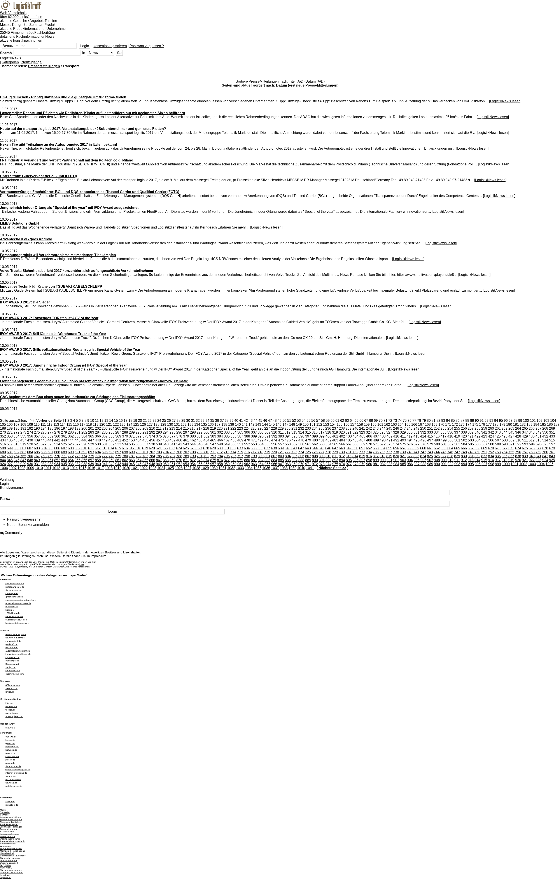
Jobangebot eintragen (11, 827)
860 (111, 460)
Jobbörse (22, 19)
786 (166, 456)
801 (267, 456)
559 (295, 444)
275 (37, 432)
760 (545, 452)
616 (125, 448)
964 (261, 464)
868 (166, 460)
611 (91, 448)
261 (498, 428)
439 (37, 440)
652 (369, 448)
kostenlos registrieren (110, 46)
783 (145, 456)
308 (261, 432)
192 (30, 428)
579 (430, 444)
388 (247, 436)
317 (321, 432)
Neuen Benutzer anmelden (28, 524)
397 (308, 436)
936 (71, 464)
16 (121, 420)
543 (186, 444)
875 (213, 460)
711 (213, 452)
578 (423, 444)
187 (557, 424)
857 (91, 460)
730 (342, 452)
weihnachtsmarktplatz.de (17, 769)
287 (118, 432)
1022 (144, 468)
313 (294, 432)
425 (498, 436)
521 (37, 444)
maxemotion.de (13, 779)
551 (240, 444)
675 (525, 448)
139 (231, 424)
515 (552, 440)
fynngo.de (10, 776)
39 (231, 420)
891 (322, 460)
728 (328, 452)
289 (132, 432)
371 (132, 436)
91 (482, 420)
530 (98, 444)
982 (383, 464)
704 (166, 452)
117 (82, 424)
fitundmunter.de (13, 766)
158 (360, 424)
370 (125, 436)
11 (97, 420)
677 (538, 448)
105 (3, 424)
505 (484, 440)
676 (532, 448)
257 (471, 428)
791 (200, 456)
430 (532, 436)
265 (525, 428)
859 (105, 460)
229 (281, 428)
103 (546, 420)
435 (10, 440)
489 (376, 440)
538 (152, 444)
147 (285, 424)
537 (145, 444)
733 (362, 452)
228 (274, 428)
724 (301, 452)
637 (267, 448)
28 (178, 420)
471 (254, 440)
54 (304, 420)
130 (170, 424)
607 (64, 448)
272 (16, 432)
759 (538, 452)
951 (172, 464)
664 (450, 448)
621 (159, 448)
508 (505, 440)
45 (260, 420)
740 (410, 452)
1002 (523, 464)
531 (105, 444)
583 (457, 444)
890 (315, 460)
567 (349, 444)
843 (552, 456)
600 (16, 448)
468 (233, 440)
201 (91, 428)
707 (186, 452)
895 (349, 460)
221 (226, 428)
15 (116, 420)
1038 (284, 468)
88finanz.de (11, 688)
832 (477, 456)
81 (434, 420)
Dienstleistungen (8, 860)
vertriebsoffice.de (14, 616)
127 (150, 424)
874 (206, 460)
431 (538, 436)
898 (369, 460)
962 (247, 464)
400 (328, 436)
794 (220, 456)
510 (518, 440)
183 (529, 424)
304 (233, 432)
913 (471, 460)
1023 (152, 468)
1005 (549, 464)
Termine (28, 23)
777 (105, 456)
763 (10, 456)
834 (491, 456)
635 (254, 448)
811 (335, 456)
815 (362, 456)
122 (116, 424)
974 (328, 464)
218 (206, 428)
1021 (135, 468)
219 (213, 428)
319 (335, 432)
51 (289, 420)
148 (292, 424)
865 (145, 460)
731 (349, 452)
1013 (65, 468)
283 (91, 432)
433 (552, 436)
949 (159, 464)
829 (457, 456)
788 (179, 456)
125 (136, 424)
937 (77, 464)
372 (139, 436)
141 (245, 424)
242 (369, 428)
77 (414, 420)
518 (16, 444)
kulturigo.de (11, 750)
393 (281, 436)
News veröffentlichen (10, 822)
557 (281, 444)
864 (139, 460)
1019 (117, 468)
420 (464, 436)
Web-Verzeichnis (14, 15)
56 (313, 420)
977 (349, 464)
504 (478, 440)
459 (172, 440)
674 (518, 448)
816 (369, 456)
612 (98, 448)
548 (220, 444)
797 (240, 456)
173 (462, 424)
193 (37, 428)
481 (322, 440)
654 (382, 448)
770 (57, 456)
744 (437, 452)
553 (254, 444)
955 (200, 464)
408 (383, 436)
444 (71, 440)
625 (186, 448)
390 (261, 436)
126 (143, 424)
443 (64, 440)
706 (179, 452)
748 (464, 452)
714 (233, 452)
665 (457, 448)
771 (64, 456)
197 (64, 428)
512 (532, 440)
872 (193, 460)
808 (315, 456)
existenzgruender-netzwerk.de (20, 600)
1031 (222, 468)
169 (435, 424)
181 (516, 424)
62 (342, 420)
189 (10, 428)
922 (532, 460)
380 (193, 436)
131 (177, 424)
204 (111, 428)
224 (247, 428)
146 (279, 424)
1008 (21, 468)
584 (464, 444)
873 (200, 460)
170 (441, 424)
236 (328, 428)
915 (484, 460)
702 (152, 452)
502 (464, 440)
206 (125, 428)
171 (448, 424)
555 (267, 444)
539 (159, 444)
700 (139, 452)
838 (518, 456)
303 (227, 432)
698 (125, 452)
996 (478, 464)
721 (281, 452)
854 (71, 460)
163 (394, 424)
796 (233, 456)
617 (132, 448)
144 (265, 424)
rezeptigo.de (11, 805)
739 (403, 452)
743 (430, 452)
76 (409, 420)
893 (335, 460)
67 (366, 420)
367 (105, 436)
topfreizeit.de (12, 746)
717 (254, 452)
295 (172, 432)
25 (164, 420)
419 (457, 436)
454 (139, 440)
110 (37, 424)
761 (552, 452)
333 (430, 432)
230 (287, 428)
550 (233, 444)
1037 (275, 468)
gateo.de (10, 743)
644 (315, 448)
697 (118, 452)
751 (484, 452)
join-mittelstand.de (14, 583)
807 (308, 456)
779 (118, 456)
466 (220, 440)
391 (267, 436)
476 (288, 440)
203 (105, 428)
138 (224, 424)
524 (57, 444)
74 (400, 420)
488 (369, 440)
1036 (266, 468)
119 (95, 424)
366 (98, 436)
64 (352, 420)
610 (84, 448)
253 (443, 428)
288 (125, 432)
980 (369, 464)
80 (429, 420)
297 (186, 432)
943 (118, 464)
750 (477, 452)
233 (308, 428)
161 (380, 424)
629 (213, 448)
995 (471, 464)
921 (525, 460)
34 (207, 420)
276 (44, 432)
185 (543, 424)
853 (64, 460)
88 (467, 420)
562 (315, 444)
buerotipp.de (11, 606)
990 (437, 464)
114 (63, 424)
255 (457, 428)
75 (405, 420)
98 (515, 420)
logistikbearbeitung (9, 834)
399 (322, 436)
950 (166, 464)
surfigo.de (10, 667)
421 (471, 436)
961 (240, 464)
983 (389, 464)
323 (362, 432)
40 (236, 420)
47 (270, 420)
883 (267, 460)
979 (362, 464)
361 (64, 436)
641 (294, 448)
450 (111, 440)
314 (301, 432)
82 (438, 420)
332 (423, 432)
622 (165, 448)
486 (356, 440)
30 (188, 420)
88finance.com (12, 685)
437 (23, 440)
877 (227, 460)
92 (486, 420)
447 (91, 440)
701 (145, 452)
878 (233, 460)
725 (308, 452)
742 (423, 452)
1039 (292, 468)
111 (43, 424)
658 (410, 448)
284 (98, 432)
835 (498, 456)
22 (150, 420)
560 (301, 444)
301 (213, 432)
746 (450, 452)
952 (179, 464)
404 (356, 436)
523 (50, 444)
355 (23, 436)
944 (125, 464)
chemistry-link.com (14, 674)
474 (274, 440)
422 (477, 436)
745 (443, 452)
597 (552, 444)
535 (132, 444)
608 (71, 448)
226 (260, 428)
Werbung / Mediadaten (11, 872)
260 (491, 428)
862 (125, 460)
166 (414, 424)
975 (335, 464)
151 (312, 424)
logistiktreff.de (12, 657)
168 (428, 424)
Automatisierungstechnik (12, 841)
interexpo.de (11, 593)
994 (464, 464)
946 (139, 464)
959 (227, 464)
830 (464, 456)
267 (538, 428)
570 (369, 444)
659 (416, 448)
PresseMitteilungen (44, 66)
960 (233, 464)
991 (444, 464)
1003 (532, 464)
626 (193, 448)
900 (383, 460)
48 (275, 420)
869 (172, 460)
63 (347, 420)
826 (437, 456)
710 (206, 452)
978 (356, 464)
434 (3, 440)
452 (125, 440)
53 (299, 420)
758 (532, 452)
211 (159, 428)
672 (505, 448)
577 (417, 444)
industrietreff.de (13, 641)
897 (362, 460)
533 (118, 444)
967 (281, 464)
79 (424, 420)
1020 (126, 468)
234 (315, 428)
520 (30, 444)
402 (342, 436)
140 (238, 424)
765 (23, 456)
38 (227, 420)
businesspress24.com (16, 619)
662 (437, 448)
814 (355, 456)
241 (362, 428)
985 (403, 464)
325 (376, 432)
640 (287, 448)
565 (335, 444)
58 (323, 420)
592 (518, 444)
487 (362, 440)
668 (477, 448)
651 (362, 448)
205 (118, 428)
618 (138, 448)
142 (251, 424)
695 (105, 452)
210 (152, 428)
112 (49, 424)
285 (105, 432)
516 (3, 444)
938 (84, 464)
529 (91, 444)
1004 (541, 464)
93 (491, 420)
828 (450, 456)
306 (247, 432)
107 (16, 424)
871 (186, 460)
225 (254, 428)
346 (518, 432)
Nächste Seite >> (332, 468)
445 (77, 440)
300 (206, 432)
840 (532, 456)
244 (382, 428)
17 (126, 420)
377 (172, 436)
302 (220, 432)
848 (30, 460)
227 (267, 428)
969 (295, 464)
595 (539, 444)
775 (91, 456)
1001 (514, 464)
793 (213, 456)
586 (478, 444)
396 (301, 436)
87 (462, 420)
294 (166, 432)
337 (457, 432)
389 (254, 436)
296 (179, 432)
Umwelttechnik (7, 853)
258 (477, 428)
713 (226, 452)
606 (57, 448)
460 (179, 440)
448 (98, 440)
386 (233, 436)
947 (145, 464)
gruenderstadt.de (14, 596)
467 (227, 440)
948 (152, 464)
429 (525, 436)
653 (376, 448)
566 (342, 444)
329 (403, 432)
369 (118, 436)
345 (511, 432)
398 (315, 436)
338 (464, 432)
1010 (39, 468)
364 (84, 436)
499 (444, 440)
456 (152, 440)
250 (423, 428)
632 (233, 448)
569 (362, 444)
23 (154, 420)
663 (443, 448)
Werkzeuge (5, 846)
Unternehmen (34, 30)
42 (246, 420)
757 (525, 452)
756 (518, 452)
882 (261, 460)
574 (396, 444)
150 (306, 424)
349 (538, 432)
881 (254, 460)
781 (132, 456)
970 (301, 464)
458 (166, 440)
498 (437, 440)
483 (335, 440)
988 (423, 464)
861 (118, 460)
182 (523, 424)
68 (371, 420)
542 (179, 444)
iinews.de (10, 728)
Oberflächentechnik (10, 839)
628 (206, 448)
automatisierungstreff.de (17, 651)
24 (159, 420)
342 (491, 432)
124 (129, 424)
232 (301, 428)
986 (410, 464)
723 (294, 452)
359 (50, 436)
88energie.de (12, 660)
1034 (249, 468)
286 (111, 432)
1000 (506, 464)
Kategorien (10, 62)
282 (84, 432)
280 (71, 432)
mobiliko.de (11, 706)
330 (410, 432)
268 (545, 428)
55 (308, 420)
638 (274, 448)
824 (423, 456)
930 (30, 464)
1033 (240, 468)
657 (403, 448)
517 (10, 444)
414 (423, 436)
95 (501, 420)
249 (416, 428)
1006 (4, 468)
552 (247, 444)
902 (396, 460)
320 (342, 432)
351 (552, 432)
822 (410, 456)
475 (281, 440)
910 (450, 460)
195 (50, 428)
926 (3, 464)
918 (505, 460)
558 (288, 444)
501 (457, 440)
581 (444, 444)
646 (328, 448)
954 (193, 464)
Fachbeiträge (27, 34)
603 (37, 448)
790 (193, 456)
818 (382, 456)
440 (44, 440)
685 (37, 452)
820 (396, 456)
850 (44, 460)
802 (274, 456)
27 (174, 420)
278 (57, 432)
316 (315, 432)
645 (321, 448)
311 (281, 432)
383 (213, 436)
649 (349, 448)
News (27, 38)
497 (430, 440)
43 (251, 420)
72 (390, 420)
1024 (161, 468)
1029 (205, 468)
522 (44, 444)
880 (247, 460)
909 (444, 460)
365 (91, 436)
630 (220, 448)
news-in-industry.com (15, 634)
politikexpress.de (13, 786)
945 (132, 464)
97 (511, 420)
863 (132, 460)
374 (152, 436)
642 (301, 448)
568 (356, 444)
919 (511, 460)
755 (511, 452)
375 (159, 436)
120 (102, 424)
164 (401, 424)
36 (217, 420)
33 (203, 420)
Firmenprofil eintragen (11, 819)
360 (57, 436)
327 (389, 432)
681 (10, 452)
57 (318, 420)
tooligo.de (10, 710)
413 (416, 436)
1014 (74, 468)
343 (498, 432)
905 (417, 460)
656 (396, 448)
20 (140, 420)
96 (506, 420)
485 (349, 440)
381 (200, 436)
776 (98, 456)
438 (30, 440)
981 (376, 464)
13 (106, 420)
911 (457, 460)
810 (328, 456)
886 (288, 460)
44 (255, 420)
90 (477, 420)
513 (538, 440)
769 (50, 456)
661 (430, 448)
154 (333, 424)
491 (389, 440)
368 (111, 436)
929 (23, 464)
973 (322, 464)
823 (416, 456)
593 (525, 444)
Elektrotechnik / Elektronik (13, 855)
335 (443, 432)
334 (437, 432)
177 (489, 424)
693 (91, 452)
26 (169, 420)
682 (16, 452)
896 (356, 460)
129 (163, 424)
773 (77, 456)
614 (111, 448)
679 (552, 448)
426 (505, 436)
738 (396, 452)
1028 (196, 468)
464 (206, 440)
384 (220, 436)
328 (396, 432)
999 (498, 464)
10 (92, 420)
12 (101, 420)
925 (552, 460)
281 (77, 432)
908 (437, 460)
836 (505, 456)
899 (376, 460)
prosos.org (10, 753)
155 (340, 424)
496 (423, 440)
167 (421, 424)
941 (105, 464)
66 (361, 420)
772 (71, 456)
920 (518, 460)
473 (267, 440)
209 (145, 428)
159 (367, 424)
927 (10, 464)
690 (71, 452)
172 (455, 424)
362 (71, 436)
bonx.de (9, 610)
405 (362, 436)
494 (410, 440)
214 (179, 428)
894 (342, 460)
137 (217, 424)
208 (139, 428)
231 (294, 428)
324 (369, 432)
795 (227, 456)
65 (357, 420)
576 (410, 444)
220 (220, 428)
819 (389, 456)
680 (3, 452)
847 (23, 460)
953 (186, 464)
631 (226, 448)
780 (125, 456)
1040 (301, 468)
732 (355, 452)
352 (3, 436)
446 (84, 440)
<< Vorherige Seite (47, 420)
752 (491, 452)
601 (23, 448)
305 (240, 432)
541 (172, 444)
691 (77, 452)
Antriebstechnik (8, 843)
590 (505, 444)
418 (450, 436)
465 (213, 440)
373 (145, 436)
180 (509, 424)
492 (396, 440)
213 (172, 428)
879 (240, 460)
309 (267, 432)
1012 (56, 468)
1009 (30, 468)
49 (280, 420)
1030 (214, 468)
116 (76, 424)
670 (491, 448)
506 (491, 440)
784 (152, 456)
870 (179, 460)
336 (450, 432)
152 (319, 424)
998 (491, 464)
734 (369, 452)
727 (321, 452)
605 (50, 448)
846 (16, 460)
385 (227, 436)
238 (342, 428)
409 (389, 436)
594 (532, 444)
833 (484, 456)
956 (206, 464)
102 (539, 420)
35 (212, 420)
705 (172, 452)
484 (342, 440)
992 (450, 464)
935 (64, 464)
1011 (47, 468)
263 (511, 428)
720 (274, 452)
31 (193, 420)
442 (57, 440)
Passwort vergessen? (23, 519)
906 (423, 460)
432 (545, 436)
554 (261, 444)
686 (44, 452)
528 (84, 444)
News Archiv (6, 868)
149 (299, 424)
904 (410, 460)
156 (346, 424)
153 (326, 424)
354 (16, 436)
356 (30, 436)
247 (403, 428)
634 (247, 448)
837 (511, 456)
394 (288, 436)
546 (206, 444)
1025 (170, 468)
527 (77, 444)
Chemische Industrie (10, 858)
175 (475, 424)
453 (132, 440)
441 (50, 440)
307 (254, 432)
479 (308, 440)
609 (77, 448)
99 (520, 420)
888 (301, 460)
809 (322, 456)
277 (50, 432)
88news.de (11, 736)
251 (430, 428)
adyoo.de (10, 763)
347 (525, 432)
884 (274, 460)
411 (403, 436)
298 (193, 432)
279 (64, 432)
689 (64, 452)
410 (396, 436)
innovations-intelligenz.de (18, 654)
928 (16, 464)
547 (213, 444)
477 (295, 440)
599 (10, 448)
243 (376, 428)
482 (328, 440)
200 (84, 428)
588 (491, 444)
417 (443, 436)
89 (472, 420)
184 (536, 424)
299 (200, 432)
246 (396, 428)
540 (166, 444)
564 (328, 444)
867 (159, 460)
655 (389, 448)
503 (471, 440)
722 (287, 452)
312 (287, 432)
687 (50, 452)
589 (498, 444)
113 (56, 424)
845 (10, 460)
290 (139, 432)
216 (193, 428)
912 (464, 460)
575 (403, 444)
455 (145, 440)
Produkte (29, 26)
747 (457, 452)
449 (105, 440)
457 (159, 440)
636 (260, 448)
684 (30, 452)
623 (172, 448)
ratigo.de (9, 692)
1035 (257, 468)
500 (450, 440)
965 (267, 464)
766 (30, 456)
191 (23, 428)
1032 (231, 468)
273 (23, 432)
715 (240, 452)
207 (132, 428)
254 (450, 428)
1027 (187, 468)
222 (233, 428)
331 (416, 432)
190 (16, 428)
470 (247, 440)
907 (430, 460)
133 (190, 424)
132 (184, 424)
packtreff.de (11, 644)
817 (376, 456)
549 (227, 444)
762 (3, 456)
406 (369, 436)
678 (545, 448)
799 (254, 456)
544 (193, 444)
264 (518, 428)
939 (91, 464)
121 (109, 424)
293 (159, 432)
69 (376, 420)
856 (84, 460)
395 (295, 436)
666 (464, 448)
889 (308, 460)
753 (498, 452)
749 (471, 452)
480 (315, 440)
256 (464, 428)
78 (419, 420)
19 (135, 420)
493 (403, 440)
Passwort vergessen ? (147, 46)
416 (437, 436)
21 (145, 420)
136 (211, 424)
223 (240, 428)
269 (552, 428)
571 (376, 444)
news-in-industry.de (15, 637)
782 (139, 456)
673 (511, 448)
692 (84, 452)
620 (152, 448)
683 (23, 452)
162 (387, 424)
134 (197, 424)
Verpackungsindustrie (11, 848)
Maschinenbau (7, 836)
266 (532, 428)
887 (295, 460)
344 (505, 432)
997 (484, 464)
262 (505, 428)
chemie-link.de (12, 670)
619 (145, 448)
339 (471, 432)
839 (525, 456)
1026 (179, 468)
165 (407, 424)
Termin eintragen (8, 829)
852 (57, 460)
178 (496, 424)
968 (288, 464)
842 (545, 456)
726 (315, 452)
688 (57, 452)
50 (284, 420)
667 (471, 448)
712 (220, 452)
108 (23, 424)
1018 (109, 468)
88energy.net (12, 664)
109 (30, 424)
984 (396, 464)
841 (538, 456)
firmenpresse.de (13, 590)
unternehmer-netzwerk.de (18, 603)
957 (213, 464)
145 (272, 424)
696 (111, 452)
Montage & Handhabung (12, 851)
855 (77, 460)
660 (423, 448)
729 (335, 452)
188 (3, 428)
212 (165, 428)
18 (130, 420)
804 (288, 456)
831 (471, 456)
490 (383, 440)
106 (10, 424)
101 (533, 420)
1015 (82, 468)
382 (206, 436)
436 (16, 440)
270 (3, 432)
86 (458, 420)
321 (349, 432)
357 (37, 436)
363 (77, 436)
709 (200, 452)
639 (281, 448)
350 (545, 432)
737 (389, 452)
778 (111, 456)
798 (247, 456)
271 (10, 432)
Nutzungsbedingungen (11, 870)
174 (468, 424)
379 (186, 436)
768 (44, 456)
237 (335, 428)
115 (69, 424)
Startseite (5, 812)
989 (430, 464)
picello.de (10, 759)
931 (37, 464)
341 (484, 432)
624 (179, 448)
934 (57, 464)
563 (322, 444)
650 (355, 448)
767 (37, 456)
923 (538, 460)
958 (220, 464)
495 (417, 440)
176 (482, 424)
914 (477, 460)
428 (518, 436)
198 (71, 428)
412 (410, 436)
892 (328, 460)
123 (123, 424)
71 (385, 420)
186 (550, 424)
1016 (91, 468)
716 (247, 452)
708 (193, 452)
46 (265, 420)
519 (23, 444)
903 (403, 460)
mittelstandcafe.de (14, 587)
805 (295, 456)
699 (132, 452)
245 (389, 428)
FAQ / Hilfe (5, 865)
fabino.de (10, 801)
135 (204, 424)
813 (349, 456)
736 (382, 452)
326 (382, 432)
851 (50, 460)
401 (335, 436)
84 (448, 420)
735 (376, 452)
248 (410, 428)
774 (84, 456)
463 (200, 440)
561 (308, 444)
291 (145, 432)
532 (111, 444)
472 (261, 440)
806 (301, 456)
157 (353, 424)
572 (383, 444)
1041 (310, 468)
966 (274, 464)
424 (491, 436)
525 (64, 444)
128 (156, 424)
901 (389, 460)
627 (199, 448)
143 (258, 424)
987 (417, 464)
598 (3, 448)
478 (301, 440)
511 (525, 440)
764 (16, 456)
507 (498, 440)
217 (199, 428)
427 (511, 436)
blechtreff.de (11, 647)
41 (241, 420)
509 (511, 440)
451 (118, 440)
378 (179, 436)
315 (308, 432)
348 (532, 432)
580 (437, 444)
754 (505, 452)
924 (545, 460)
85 (453, 420)
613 (104, 448)
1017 (100, 468)
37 (222, 420)
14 (111, 420)
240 (355, 428)
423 (484, 436)
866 (152, 460)
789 (186, 456)
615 (118, 448)
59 (328, 420)
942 (111, 464)
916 (491, 460)
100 (526, 420)
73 (395, 420)
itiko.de (9, 703)
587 (484, 444)
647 (335, 448)
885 (281, 460)
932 (44, 464)
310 (274, 432)
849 (37, 460)
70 (381, 420)
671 (498, 448)
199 (77, 428)
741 (416, 452)
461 (186, 440)
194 (44, 428)
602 (30, 448)
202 (98, 428)
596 (545, 444)
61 (337, 420)
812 (342, 456)
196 (57, 428)
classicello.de (12, 756)
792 (206, 456)
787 (172, 456)
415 (430, 436)
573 (389, 444)
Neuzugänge (31, 62)
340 (477, 432)
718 (260, 452)
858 (98, 460)
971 (308, 464)
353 (10, 436)
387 (240, 436)
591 (511, 444)
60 (332, 420)
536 (139, 444)
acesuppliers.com (14, 716)
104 (553, 420)
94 (496, 420)
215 (186, 428)
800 (261, 456)
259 (484, 428)
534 (125, 444)
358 (44, 436)
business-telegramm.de (17, 623)
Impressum (98, 556)
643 (308, 448)
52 (294, 420)
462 (193, 440)
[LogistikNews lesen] (505, 101)
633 (240, 448)
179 (502, 424)
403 (349, 436)
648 (342, 448)
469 (240, 440)
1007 (13, 468)
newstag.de (11, 783)
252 (437, 428)
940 (98, 464)
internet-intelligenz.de (16, 773)
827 (443, 456)
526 (71, 444)
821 (403, 456)
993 (457, 464)
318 (328, 432)
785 (159, 456)
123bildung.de (12, 613)
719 (267, 452)
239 (349, 428)
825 (430, 456)
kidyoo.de (10, 740)
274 (30, 432)
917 (498, 460)
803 (281, 456)
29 (183, 420)
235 (321, 428)
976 (342, 464)
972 (315, 464)
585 (471, 444)
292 (152, 432)
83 (443, 420)
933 (50, 464)
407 (376, 436)
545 (200, 444)
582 (450, 444)
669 (484, 448)
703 (159, 452)
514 (545, 440)
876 (220, 460)
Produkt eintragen (9, 824)
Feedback (5, 875)
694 (98, 452)
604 (44, 448)
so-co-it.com (11, 713)
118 (89, 424)
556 (274, 444)
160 (373, 424)
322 (355, 432)
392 (274, 436)
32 (198, 420)
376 (166, 436)
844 (3, 460)
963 (254, 464)
